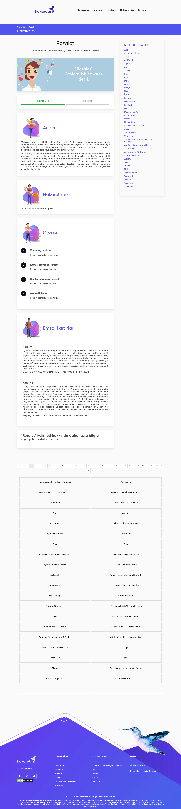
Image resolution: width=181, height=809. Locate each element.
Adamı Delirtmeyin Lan (126, 679)
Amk (126, 67)
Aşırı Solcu (55, 503)
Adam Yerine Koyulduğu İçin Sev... (55, 482)
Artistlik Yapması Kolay (126, 565)
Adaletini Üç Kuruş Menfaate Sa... (126, 637)
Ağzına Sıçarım (131, 156)
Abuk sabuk (126, 482)
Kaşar (127, 109)
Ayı (126, 648)
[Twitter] (34, 776)
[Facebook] (19, 776)
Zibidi (127, 169)
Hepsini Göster (90, 691)
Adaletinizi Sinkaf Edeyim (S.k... (55, 648)
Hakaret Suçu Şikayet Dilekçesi (107, 766)
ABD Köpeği (54, 596)
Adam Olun (54, 658)
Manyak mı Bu (131, 112)
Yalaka (127, 180)
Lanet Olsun (130, 102)
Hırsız (126, 91)
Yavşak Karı (129, 176)
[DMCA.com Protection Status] (25, 781)
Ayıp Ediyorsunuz (55, 534)
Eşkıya (127, 88)
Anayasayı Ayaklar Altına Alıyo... (126, 492)
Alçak (95, 774)
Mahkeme (59, 786)
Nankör (127, 119)
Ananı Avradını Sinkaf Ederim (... (126, 627)
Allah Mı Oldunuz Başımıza (126, 523)
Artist (126, 57)
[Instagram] (26, 776)
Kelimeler (98, 10)
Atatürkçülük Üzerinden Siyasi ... (54, 492)
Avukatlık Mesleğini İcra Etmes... (126, 606)
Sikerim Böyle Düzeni (134, 126)
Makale (111, 10)
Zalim (127, 162)
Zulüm (127, 166)
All (20, 466)
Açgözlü (126, 658)
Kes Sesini (129, 105)
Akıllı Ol (128, 71)
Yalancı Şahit (130, 173)
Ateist (55, 617)
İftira (126, 95)
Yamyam (128, 183)
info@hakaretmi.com (143, 771)
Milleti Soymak (131, 115)
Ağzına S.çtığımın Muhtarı (126, 554)
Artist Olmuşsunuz (54, 679)
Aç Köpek (128, 60)
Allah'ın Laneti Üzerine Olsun (126, 585)
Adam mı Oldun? (126, 596)
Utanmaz (128, 136)
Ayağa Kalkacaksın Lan (55, 565)
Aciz (126, 50)
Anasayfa (83, 10)
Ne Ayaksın (129, 122)
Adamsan (126, 534)
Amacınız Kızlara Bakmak (54, 627)
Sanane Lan (130, 133)
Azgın (126, 544)
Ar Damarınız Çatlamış (135, 152)
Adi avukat (55, 585)
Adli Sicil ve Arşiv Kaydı (66, 782)
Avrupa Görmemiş (54, 606)
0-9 (26, 466)
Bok (126, 74)
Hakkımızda (127, 10)
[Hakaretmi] (27, 759)
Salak (127, 129)
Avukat (58, 778)
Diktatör (128, 81)
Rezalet (65, 43)
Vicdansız (129, 187)
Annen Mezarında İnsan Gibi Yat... (126, 575)
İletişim (142, 10)
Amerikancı (54, 523)
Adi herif (126, 513)
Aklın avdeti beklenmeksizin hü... (54, 554)
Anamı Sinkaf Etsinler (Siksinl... (126, 617)
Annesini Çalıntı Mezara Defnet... (54, 637)
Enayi (126, 84)
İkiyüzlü (127, 98)
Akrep (55, 668)
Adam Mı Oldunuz (133, 53)
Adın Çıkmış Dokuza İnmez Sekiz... (126, 668)
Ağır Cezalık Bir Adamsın (126, 503)
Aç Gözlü (128, 64)
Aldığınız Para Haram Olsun (137, 145)
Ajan (55, 513)
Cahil (126, 78)
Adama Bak (130, 149)
